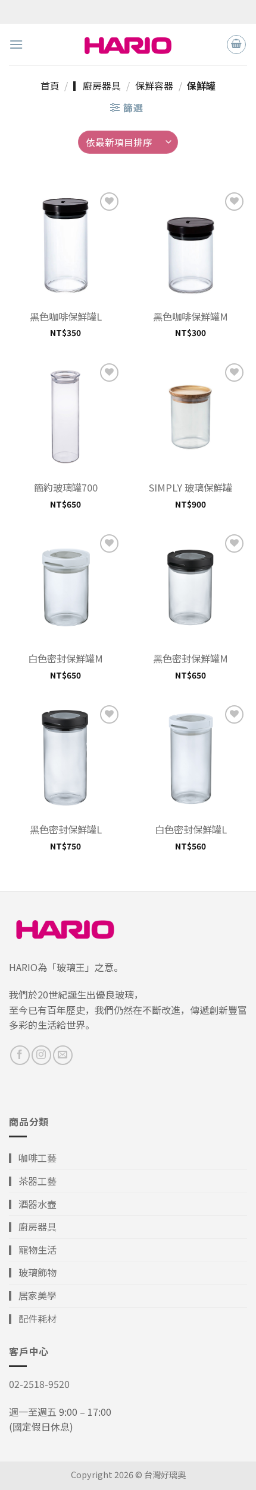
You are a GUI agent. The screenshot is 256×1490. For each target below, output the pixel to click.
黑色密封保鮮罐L (66, 829)
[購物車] (236, 44)
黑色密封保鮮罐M (190, 658)
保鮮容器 (154, 85)
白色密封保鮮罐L (191, 829)
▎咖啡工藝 (33, 1157)
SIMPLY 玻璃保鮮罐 (190, 487)
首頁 (50, 85)
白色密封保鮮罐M (65, 658)
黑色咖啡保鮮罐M (190, 316)
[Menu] (16, 44)
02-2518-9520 (39, 1384)
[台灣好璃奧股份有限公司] (128, 44)
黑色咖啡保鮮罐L (66, 316)
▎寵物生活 (33, 1249)
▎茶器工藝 (33, 1181)
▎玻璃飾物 (33, 1272)
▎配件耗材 (33, 1318)
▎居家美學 (33, 1295)
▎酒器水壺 (33, 1204)
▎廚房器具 (97, 85)
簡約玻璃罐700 (66, 487)
